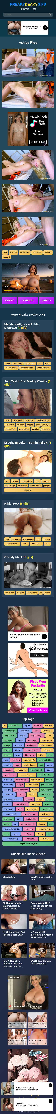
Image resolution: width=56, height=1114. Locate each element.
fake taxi (8, 809)
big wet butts (28, 539)
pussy (49, 799)
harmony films (32, 750)
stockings (28, 834)
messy (34, 789)
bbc (50, 755)
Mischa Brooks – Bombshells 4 (27, 444)
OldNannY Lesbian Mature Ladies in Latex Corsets (12, 906)
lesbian (7, 824)
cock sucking (12, 839)
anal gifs (13, 252)
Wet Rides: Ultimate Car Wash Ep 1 (41, 962)
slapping (27, 490)
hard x (49, 765)
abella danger (30, 765)
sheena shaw (15, 726)
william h (37, 726)
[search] (50, 15)
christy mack (32, 593)
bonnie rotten (37, 780)
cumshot (46, 481)
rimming (35, 429)
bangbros (20, 593)
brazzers (48, 252)
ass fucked (37, 252)
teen (6, 760)
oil (47, 544)
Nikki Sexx (16, 503)
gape (38, 425)
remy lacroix (30, 814)
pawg (49, 770)
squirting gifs (29, 760)
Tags (34, 9)
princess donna (27, 368)
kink (40, 363)
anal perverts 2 (43, 420)
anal (5, 252)
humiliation (18, 363)
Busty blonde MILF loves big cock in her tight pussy (41, 906)
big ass (15, 481)
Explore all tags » (28, 843)
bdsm (7, 804)
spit (41, 765)
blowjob (39, 799)
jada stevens (46, 785)
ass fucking (16, 539)
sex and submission (12, 799)
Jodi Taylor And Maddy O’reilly (27, 383)
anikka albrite (32, 785)
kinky (47, 363)
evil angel (20, 425)
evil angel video (45, 760)
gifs (50, 824)
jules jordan (47, 740)
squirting (28, 799)
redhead (9, 794)
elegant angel (10, 486)
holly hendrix (45, 775)
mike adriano (24, 429)
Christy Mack (18, 557)
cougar (48, 804)
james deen (30, 363)
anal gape (18, 420)
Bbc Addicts (9, 877)
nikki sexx (36, 544)
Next (46, 300)
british (41, 755)
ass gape (8, 819)
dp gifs (22, 735)
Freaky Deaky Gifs (31, 1111)
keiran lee (8, 740)
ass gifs (7, 789)
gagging (30, 425)
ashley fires (24, 252)
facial (7, 750)
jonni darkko (31, 819)
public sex (9, 775)
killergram (29, 755)
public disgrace (43, 368)
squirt (31, 794)
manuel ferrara (27, 775)
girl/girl (20, 785)
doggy (7, 745)
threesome (46, 429)
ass (7, 481)
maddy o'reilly (11, 368)
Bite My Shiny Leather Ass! (42, 878)
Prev (9, 300)
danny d (6, 257)
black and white (21, 789)
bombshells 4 (26, 481)
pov (6, 834)
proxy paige (10, 730)
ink (41, 593)
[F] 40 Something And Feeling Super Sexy (14, 933)
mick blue (8, 780)
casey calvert (36, 770)
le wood (7, 755)
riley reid (29, 829)
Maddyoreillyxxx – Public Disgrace (21, 326)
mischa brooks (35, 486)
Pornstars (24, 9)
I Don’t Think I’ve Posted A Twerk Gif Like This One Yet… (13, 964)
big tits (27, 726)
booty (37, 481)
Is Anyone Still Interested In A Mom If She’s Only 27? (42, 935)
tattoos (47, 593)
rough (17, 765)
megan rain (9, 735)
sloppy (40, 834)
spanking (16, 760)
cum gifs (48, 726)
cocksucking (46, 819)
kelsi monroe (46, 745)
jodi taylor (46, 425)
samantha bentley (12, 829)
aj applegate (46, 789)
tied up (49, 780)
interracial (25, 730)
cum (49, 735)
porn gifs (46, 486)
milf (24, 544)
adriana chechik (27, 824)
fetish (8, 363)
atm (15, 824)
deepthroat (46, 794)
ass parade (9, 593)
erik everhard (12, 544)
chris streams (21, 780)
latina (18, 755)
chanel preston (44, 829)
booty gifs (47, 809)
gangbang (32, 740)
